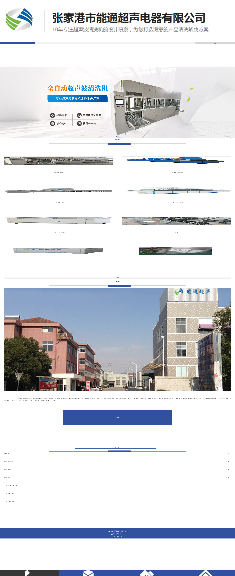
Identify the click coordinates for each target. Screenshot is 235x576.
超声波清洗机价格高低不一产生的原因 (118, 485)
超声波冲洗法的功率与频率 (118, 461)
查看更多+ (117, 277)
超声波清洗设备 (118, 453)
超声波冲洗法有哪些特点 (118, 469)
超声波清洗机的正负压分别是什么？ (118, 493)
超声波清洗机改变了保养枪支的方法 (118, 501)
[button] (116, 136)
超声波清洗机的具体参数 (118, 477)
